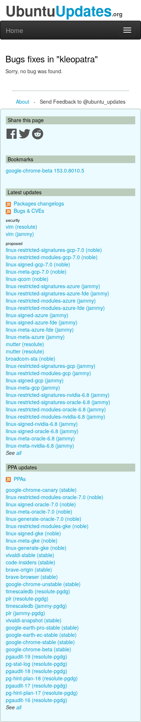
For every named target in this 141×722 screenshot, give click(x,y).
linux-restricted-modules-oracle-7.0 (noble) (54, 497)
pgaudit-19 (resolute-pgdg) (36, 656)
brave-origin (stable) (29, 569)
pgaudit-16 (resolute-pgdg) (36, 700)
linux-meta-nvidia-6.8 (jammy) (40, 445)
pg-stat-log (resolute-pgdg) (36, 663)
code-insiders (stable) (30, 562)
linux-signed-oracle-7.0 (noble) (41, 504)
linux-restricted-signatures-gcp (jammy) (50, 365)
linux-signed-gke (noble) (33, 533)
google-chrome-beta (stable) (38, 649)
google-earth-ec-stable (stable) (41, 634)
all (18, 452)
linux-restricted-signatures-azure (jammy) (53, 286)
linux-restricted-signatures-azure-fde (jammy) (57, 293)
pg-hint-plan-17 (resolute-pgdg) (42, 692)
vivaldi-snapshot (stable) (33, 620)
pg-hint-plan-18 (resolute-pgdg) (42, 678)
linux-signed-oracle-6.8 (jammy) (42, 431)
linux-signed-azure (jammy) (37, 315)
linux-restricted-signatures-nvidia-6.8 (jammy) (58, 394)
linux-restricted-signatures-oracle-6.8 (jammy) (58, 402)
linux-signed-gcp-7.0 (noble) (38, 264)
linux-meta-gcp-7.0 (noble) (36, 271)
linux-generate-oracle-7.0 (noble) (43, 518)
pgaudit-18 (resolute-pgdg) (36, 671)
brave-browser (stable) (32, 576)
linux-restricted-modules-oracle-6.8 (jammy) (56, 409)
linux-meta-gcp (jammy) (33, 387)
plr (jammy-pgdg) (25, 613)
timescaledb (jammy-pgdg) (36, 605)
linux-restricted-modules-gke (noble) (47, 526)
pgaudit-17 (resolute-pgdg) (36, 685)
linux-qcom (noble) (27, 278)
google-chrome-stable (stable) (40, 642)
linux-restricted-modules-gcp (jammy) (48, 373)
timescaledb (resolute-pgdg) (38, 591)
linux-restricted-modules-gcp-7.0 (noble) (52, 257)
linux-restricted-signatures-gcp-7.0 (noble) (54, 249)
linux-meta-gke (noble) (31, 540)
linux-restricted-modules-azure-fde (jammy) (55, 307)
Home (14, 30)
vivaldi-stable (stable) (30, 555)
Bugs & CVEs (29, 210)
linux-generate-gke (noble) (36, 547)
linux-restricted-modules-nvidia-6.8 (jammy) (55, 416)
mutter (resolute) (25, 344)
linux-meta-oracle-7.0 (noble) (39, 511)
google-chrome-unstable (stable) (43, 584)
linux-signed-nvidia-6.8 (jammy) (42, 423)
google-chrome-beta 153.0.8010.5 (45, 170)
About (22, 101)
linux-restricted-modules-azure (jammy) (51, 300)
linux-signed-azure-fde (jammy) (41, 322)
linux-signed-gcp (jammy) (35, 380)
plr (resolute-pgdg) (27, 598)
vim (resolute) (21, 226)
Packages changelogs (39, 203)
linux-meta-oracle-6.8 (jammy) (40, 438)
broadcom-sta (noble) (30, 358)
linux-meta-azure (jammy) (35, 336)
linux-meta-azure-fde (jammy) (40, 329)
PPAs (20, 478)
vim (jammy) (20, 233)
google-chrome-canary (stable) (41, 489)
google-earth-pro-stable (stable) (42, 627)
